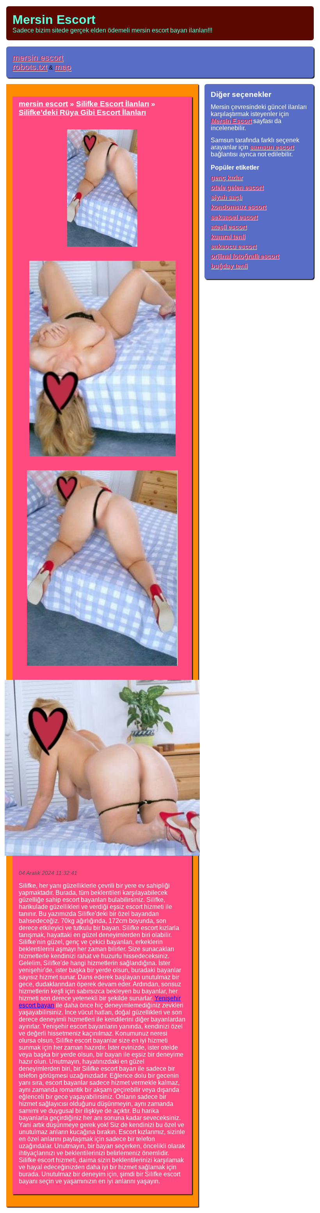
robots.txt (29, 66)
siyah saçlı (226, 197)
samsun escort (272, 147)
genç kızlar (227, 177)
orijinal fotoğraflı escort (245, 256)
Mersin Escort (54, 20)
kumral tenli (228, 236)
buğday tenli (229, 266)
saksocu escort (233, 246)
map (63, 66)
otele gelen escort (237, 187)
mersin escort (37, 57)
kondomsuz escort (238, 207)
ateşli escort (229, 227)
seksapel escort (234, 217)
